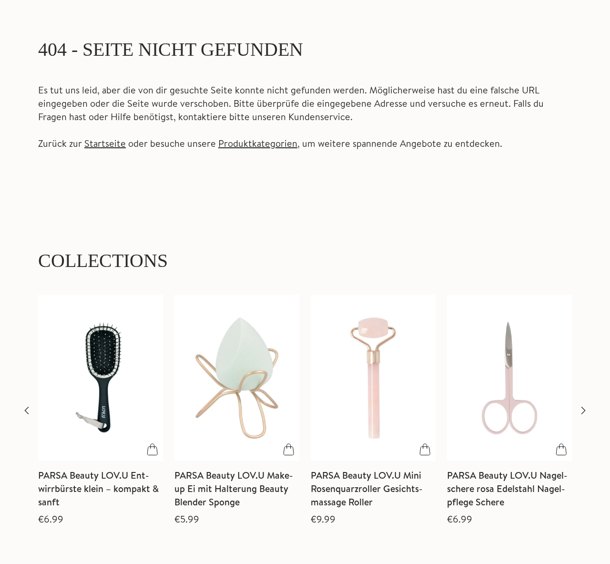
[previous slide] (26, 410)
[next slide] (583, 410)
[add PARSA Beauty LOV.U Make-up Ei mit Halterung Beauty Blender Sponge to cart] (288, 449)
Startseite (105, 143)
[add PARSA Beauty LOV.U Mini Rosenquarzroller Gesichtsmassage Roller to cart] (425, 449)
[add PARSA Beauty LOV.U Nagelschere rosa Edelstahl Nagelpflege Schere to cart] (561, 449)
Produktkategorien (257, 143)
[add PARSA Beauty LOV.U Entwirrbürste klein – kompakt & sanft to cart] (152, 449)
